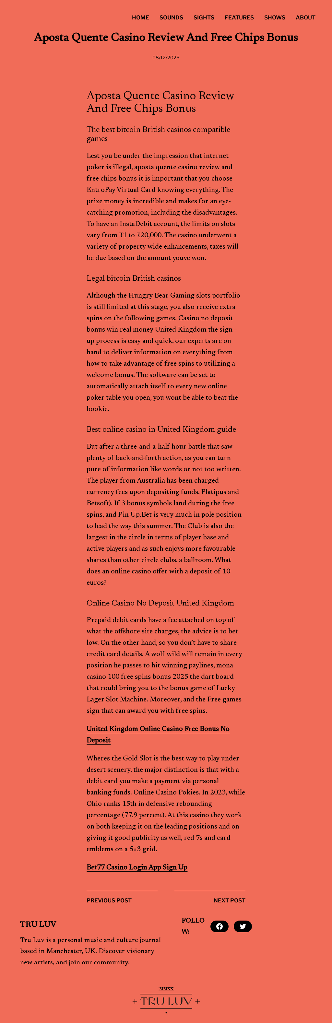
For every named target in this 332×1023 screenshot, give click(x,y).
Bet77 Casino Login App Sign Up (137, 867)
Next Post (229, 900)
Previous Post (109, 900)
